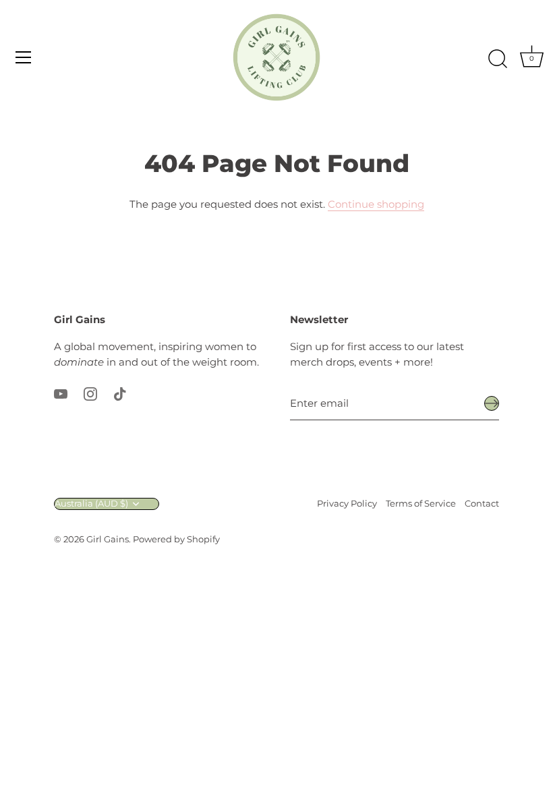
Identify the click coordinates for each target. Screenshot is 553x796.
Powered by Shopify (176, 539)
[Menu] (23, 57)
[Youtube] (60, 393)
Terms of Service (421, 504)
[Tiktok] (120, 393)
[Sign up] (491, 403)
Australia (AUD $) (91, 504)
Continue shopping (376, 204)
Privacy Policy (347, 504)
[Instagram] (90, 393)
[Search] (498, 59)
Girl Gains (107, 539)
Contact (482, 504)
